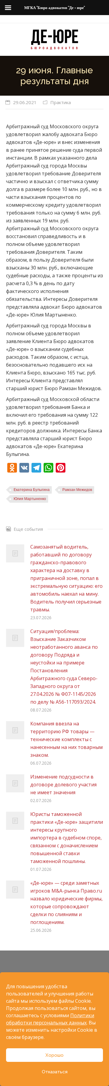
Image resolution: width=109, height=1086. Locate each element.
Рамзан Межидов (77, 490)
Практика (60, 102)
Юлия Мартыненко (30, 499)
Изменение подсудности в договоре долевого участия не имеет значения (63, 784)
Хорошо (54, 1055)
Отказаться (55, 1072)
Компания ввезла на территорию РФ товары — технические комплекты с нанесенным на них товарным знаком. (66, 739)
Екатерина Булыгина (32, 490)
